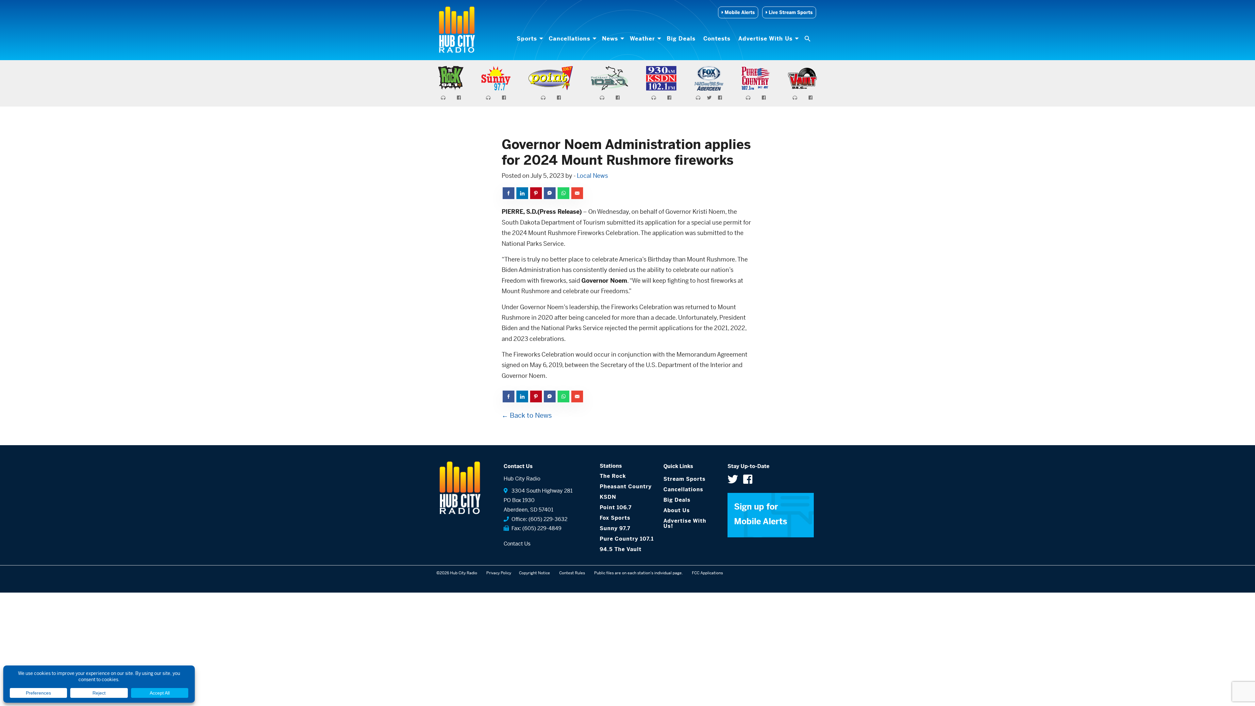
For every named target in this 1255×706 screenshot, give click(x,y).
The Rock (613, 476)
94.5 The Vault (621, 549)
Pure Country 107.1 (627, 538)
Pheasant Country (626, 486)
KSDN (608, 497)
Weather (642, 38)
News (610, 38)
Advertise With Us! (684, 523)
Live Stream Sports (789, 12)
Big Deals (681, 38)
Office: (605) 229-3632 (538, 519)
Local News (592, 175)
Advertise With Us (765, 38)
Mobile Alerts (739, 12)
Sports (527, 38)
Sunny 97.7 (615, 528)
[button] (808, 38)
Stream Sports (684, 479)
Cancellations (569, 38)
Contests (716, 38)
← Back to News (527, 416)
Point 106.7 (616, 507)
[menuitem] (529, 38)
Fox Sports (615, 517)
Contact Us (517, 543)
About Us (676, 510)
